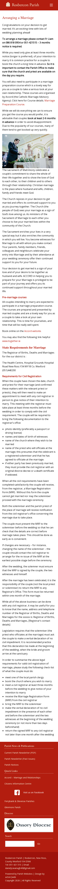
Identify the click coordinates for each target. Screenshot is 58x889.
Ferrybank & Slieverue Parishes (19, 801)
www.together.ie (11, 341)
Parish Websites (25, 873)
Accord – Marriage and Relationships (22, 778)
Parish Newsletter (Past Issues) (19, 759)
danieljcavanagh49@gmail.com (20, 868)
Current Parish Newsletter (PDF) (20, 753)
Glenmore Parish (12, 807)
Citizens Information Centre (17, 784)
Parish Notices (11, 765)
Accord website (32, 331)
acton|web (10, 877)
